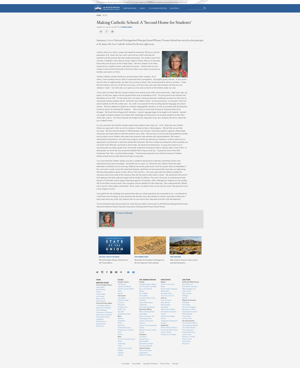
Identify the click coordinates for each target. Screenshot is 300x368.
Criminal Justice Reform (126, 289)
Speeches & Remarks (103, 308)
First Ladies (186, 305)
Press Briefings (101, 310)
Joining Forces (144, 339)
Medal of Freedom (145, 355)
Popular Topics (123, 282)
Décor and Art (186, 293)
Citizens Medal (166, 332)
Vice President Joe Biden (147, 286)
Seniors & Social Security (126, 339)
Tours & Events (166, 300)
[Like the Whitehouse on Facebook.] (106, 272)
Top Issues (122, 296)
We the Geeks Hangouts (169, 289)
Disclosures (100, 326)
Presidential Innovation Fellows (168, 313)
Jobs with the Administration (166, 304)
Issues (142, 8)
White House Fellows (168, 309)
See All (120, 293)
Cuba (119, 291)
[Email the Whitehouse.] (133, 272)
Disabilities (121, 321)
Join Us (163, 298)
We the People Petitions (169, 327)
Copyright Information (150, 363)
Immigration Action (124, 314)
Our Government (188, 321)
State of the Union (145, 350)
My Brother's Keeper (146, 343)
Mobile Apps (165, 291)
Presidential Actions (103, 317)
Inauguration (143, 353)
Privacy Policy (165, 363)
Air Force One (187, 318)
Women (120, 355)
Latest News (100, 287)
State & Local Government (186, 340)
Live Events (100, 296)
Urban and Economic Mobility (125, 349)
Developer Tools (166, 293)
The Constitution (187, 330)
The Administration (157, 8)
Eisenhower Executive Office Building (189, 313)
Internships (164, 307)
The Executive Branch (189, 323)
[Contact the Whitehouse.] (127, 272)
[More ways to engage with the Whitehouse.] (121, 272)
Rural (119, 332)
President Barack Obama (147, 284)
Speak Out (164, 325)
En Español (125, 363)
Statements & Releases (104, 312)
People (141, 282)
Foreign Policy (123, 307)
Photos (98, 292)
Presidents (185, 302)
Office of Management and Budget (146, 313)
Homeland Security (124, 327)
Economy (121, 302)
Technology (122, 343)
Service (120, 334)
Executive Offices (145, 309)
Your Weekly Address (103, 305)
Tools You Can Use (167, 296)
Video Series (186, 291)
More (119, 316)
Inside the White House (190, 282)
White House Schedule (104, 315)
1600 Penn (174, 8)
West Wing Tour (187, 284)
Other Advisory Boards (147, 307)
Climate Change (123, 300)
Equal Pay (121, 325)
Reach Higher (143, 341)
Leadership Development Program (169, 322)
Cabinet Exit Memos (125, 286)
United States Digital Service (168, 317)
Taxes (120, 341)
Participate (166, 280)
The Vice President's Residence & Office (189, 308)
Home (99, 15)
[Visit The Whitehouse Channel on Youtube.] (116, 272)
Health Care (122, 309)
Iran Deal (121, 312)
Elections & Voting (188, 337)
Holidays (185, 296)
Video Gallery (100, 294)
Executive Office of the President (147, 299)
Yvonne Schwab (126, 27)
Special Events (144, 348)
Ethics (120, 323)
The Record (122, 284)
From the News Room (104, 285)
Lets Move (142, 337)
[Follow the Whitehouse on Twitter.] (97, 272)
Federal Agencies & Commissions (188, 333)
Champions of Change (168, 334)
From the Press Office (104, 303)
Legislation (99, 319)
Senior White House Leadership (146, 304)
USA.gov (175, 363)
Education (121, 305)
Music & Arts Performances (101, 300)
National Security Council (147, 330)
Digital (163, 282)
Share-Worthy (100, 289)
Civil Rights (122, 298)
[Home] (107, 11)
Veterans (121, 353)
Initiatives (142, 334)
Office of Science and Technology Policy (146, 317)
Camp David (186, 316)
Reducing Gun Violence (126, 330)
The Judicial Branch (189, 327)
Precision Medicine (145, 346)
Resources (185, 343)
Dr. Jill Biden (143, 293)
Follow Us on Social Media (167, 285)
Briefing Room (130, 8)
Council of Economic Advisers (146, 322)
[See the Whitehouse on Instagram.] (102, 272)
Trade (120, 346)
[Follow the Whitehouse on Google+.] (111, 272)
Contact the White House (169, 330)
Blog (105, 15)
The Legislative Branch (190, 325)
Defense (120, 318)
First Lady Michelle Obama (145, 290)
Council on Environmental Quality (148, 326)
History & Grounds (189, 300)
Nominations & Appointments (101, 323)
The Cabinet (143, 296)
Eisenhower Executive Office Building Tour (189, 288)
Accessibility (136, 363)
